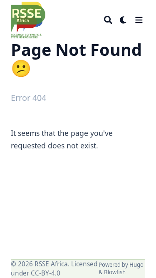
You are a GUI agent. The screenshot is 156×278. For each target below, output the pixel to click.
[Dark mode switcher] (123, 20)
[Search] (108, 20)
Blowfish (115, 272)
